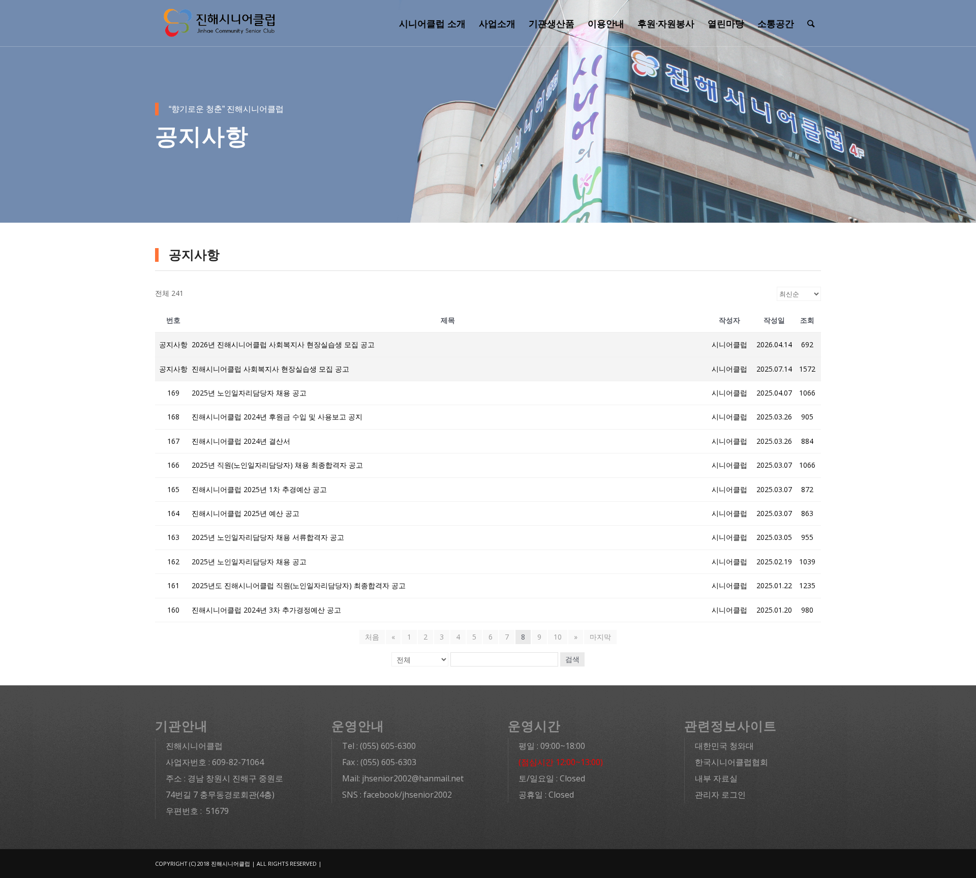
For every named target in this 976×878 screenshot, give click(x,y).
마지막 (600, 637)
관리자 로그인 (720, 794)
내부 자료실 (716, 778)
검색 (572, 659)
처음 (372, 637)
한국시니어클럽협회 (731, 762)
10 (558, 637)
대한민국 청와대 (724, 745)
